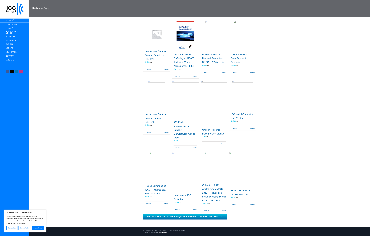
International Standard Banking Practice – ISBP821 (156, 55)
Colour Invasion (162, 232)
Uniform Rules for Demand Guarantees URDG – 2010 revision (213, 58)
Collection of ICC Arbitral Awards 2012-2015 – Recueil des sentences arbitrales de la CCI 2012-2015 (214, 193)
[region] (25, 221)
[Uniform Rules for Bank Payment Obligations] (242, 36)
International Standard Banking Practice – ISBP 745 (156, 118)
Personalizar (12, 228)
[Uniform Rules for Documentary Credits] (214, 103)
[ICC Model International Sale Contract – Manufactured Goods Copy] (185, 99)
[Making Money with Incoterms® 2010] (242, 169)
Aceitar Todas (38, 228)
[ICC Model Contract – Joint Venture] (242, 95)
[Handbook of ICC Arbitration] (185, 172)
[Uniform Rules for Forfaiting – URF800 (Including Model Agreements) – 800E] (185, 36)
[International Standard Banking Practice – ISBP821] (156, 34)
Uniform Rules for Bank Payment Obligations (240, 58)
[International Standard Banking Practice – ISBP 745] (156, 95)
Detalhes (166, 69)
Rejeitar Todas (24, 228)
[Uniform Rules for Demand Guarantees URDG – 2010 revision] (214, 36)
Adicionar (148, 69)
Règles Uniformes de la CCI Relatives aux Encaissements (155, 190)
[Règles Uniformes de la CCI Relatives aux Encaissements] (156, 167)
